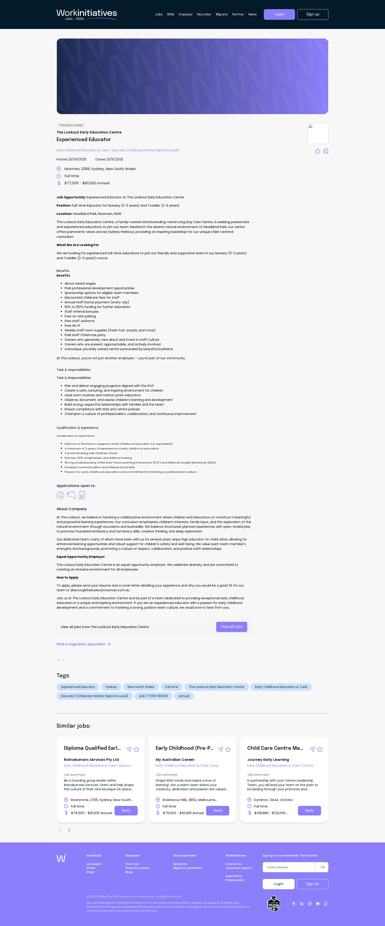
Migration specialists (187, 868)
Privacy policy (235, 880)
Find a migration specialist (81, 644)
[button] (129, 749)
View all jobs (231, 627)
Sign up (312, 884)
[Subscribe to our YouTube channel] (317, 903)
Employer (186, 14)
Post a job (132, 864)
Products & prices (137, 868)
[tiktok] (325, 903)
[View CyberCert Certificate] (274, 904)
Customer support (239, 868)
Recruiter (204, 14)
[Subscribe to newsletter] (321, 867)
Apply (126, 810)
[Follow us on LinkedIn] (301, 903)
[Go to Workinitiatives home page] (61, 858)
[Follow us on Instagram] (309, 903)
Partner (238, 14)
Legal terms (234, 876)
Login (278, 884)
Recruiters (180, 864)
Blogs (90, 872)
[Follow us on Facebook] (293, 903)
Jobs (159, 14)
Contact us (234, 864)
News (252, 14)
